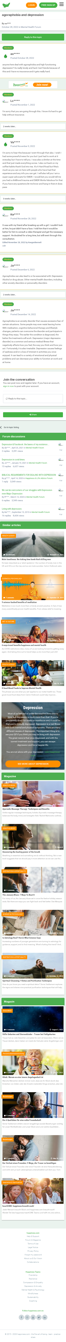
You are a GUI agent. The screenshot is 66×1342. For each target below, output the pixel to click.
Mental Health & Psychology (33, 1290)
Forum (28, 1240)
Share (34, 414)
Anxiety (39, 1286)
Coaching (33, 1301)
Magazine (37, 1240)
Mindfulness (33, 1293)
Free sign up (48, 5)
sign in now (8, 386)
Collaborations (33, 1262)
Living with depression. (12, 508)
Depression (29, 1286)
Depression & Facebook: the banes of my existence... (25, 444)
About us (28, 1258)
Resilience (33, 1279)
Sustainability (33, 1297)
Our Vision (38, 1258)
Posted (22, 58)
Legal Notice (33, 1247)
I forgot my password (33, 1255)
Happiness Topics (33, 1272)
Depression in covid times (13, 459)
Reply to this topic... (17, 398)
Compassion (28, 1282)
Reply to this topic (33, 37)
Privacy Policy (33, 1251)
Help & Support (33, 1236)
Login (31, 5)
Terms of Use (33, 1244)
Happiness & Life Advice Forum (38, 478)
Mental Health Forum (31, 27)
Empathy (39, 1282)
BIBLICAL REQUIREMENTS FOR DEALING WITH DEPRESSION (29, 475)
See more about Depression (33, 764)
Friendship (33, 1275)
